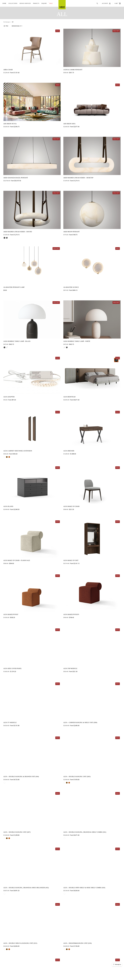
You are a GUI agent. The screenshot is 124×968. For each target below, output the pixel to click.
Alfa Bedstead (69, 397)
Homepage (6, 22)
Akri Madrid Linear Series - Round (17, 232)
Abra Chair (8, 69)
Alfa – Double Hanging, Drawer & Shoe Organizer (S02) (26, 887)
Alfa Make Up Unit (70, 560)
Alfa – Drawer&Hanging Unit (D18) (77, 943)
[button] (117, 3)
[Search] (97, 3)
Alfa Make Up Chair (71, 506)
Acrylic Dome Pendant (72, 69)
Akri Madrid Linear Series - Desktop (78, 178)
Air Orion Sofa (69, 124)
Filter (6, 26)
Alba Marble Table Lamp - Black (16, 341)
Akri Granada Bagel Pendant (15, 178)
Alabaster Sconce (71, 287)
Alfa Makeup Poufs (71, 614)
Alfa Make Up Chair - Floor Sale (16, 560)
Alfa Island (8, 506)
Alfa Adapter (9, 397)
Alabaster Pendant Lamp (13, 287)
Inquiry (44, 3)
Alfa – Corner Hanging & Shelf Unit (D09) (80, 722)
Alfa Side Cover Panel (12, 668)
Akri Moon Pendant (71, 232)
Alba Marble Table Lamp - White (76, 341)
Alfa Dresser (68, 451)
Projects (36, 3)
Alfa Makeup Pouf (10, 614)
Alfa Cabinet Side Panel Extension (17, 451)
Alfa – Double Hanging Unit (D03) (77, 776)
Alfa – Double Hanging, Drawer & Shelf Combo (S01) (84, 832)
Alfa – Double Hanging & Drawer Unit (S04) (21, 776)
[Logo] (62, 4)
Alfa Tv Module (10, 722)
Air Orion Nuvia (10, 124)
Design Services (25, 3)
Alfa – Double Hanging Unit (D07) (17, 832)
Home (4, 3)
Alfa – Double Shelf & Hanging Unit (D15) (20, 943)
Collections (12, 3)
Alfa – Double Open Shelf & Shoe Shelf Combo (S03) (84, 887)
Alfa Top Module (70, 668)
